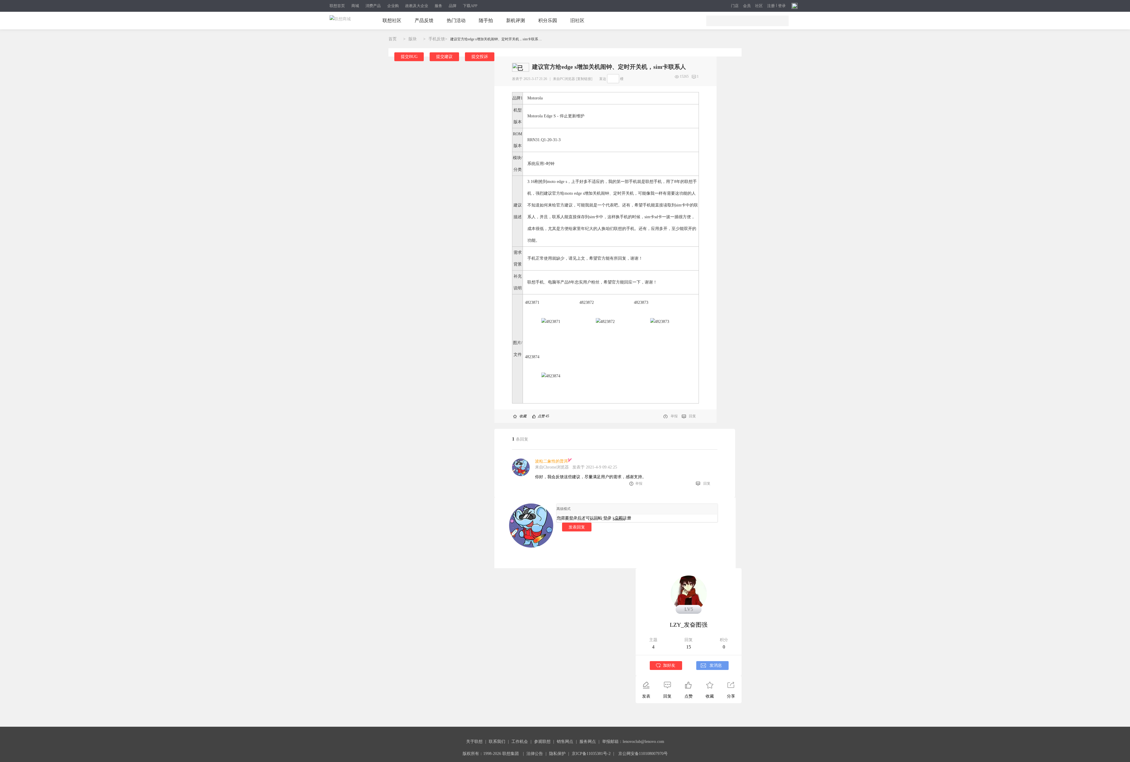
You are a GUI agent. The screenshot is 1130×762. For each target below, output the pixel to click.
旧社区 (577, 20)
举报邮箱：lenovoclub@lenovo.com (633, 741)
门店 (735, 6)
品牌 (452, 6)
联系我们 (497, 741)
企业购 (393, 6)
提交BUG (409, 56)
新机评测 (515, 20)
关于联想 (474, 741)
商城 (355, 6)
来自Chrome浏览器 (552, 467)
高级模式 (563, 509)
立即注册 (623, 518)
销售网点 (565, 741)
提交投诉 (479, 56)
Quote (593, 519)
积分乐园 (547, 20)
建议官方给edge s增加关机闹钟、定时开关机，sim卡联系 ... (496, 39)
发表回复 (577, 527)
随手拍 (486, 20)
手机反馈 (436, 39)
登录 (782, 6)
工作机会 (519, 741)
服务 (438, 6)
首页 (392, 39)
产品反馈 (424, 20)
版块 (412, 39)
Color (569, 519)
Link (581, 519)
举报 (674, 416)
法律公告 (534, 753)
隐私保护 (557, 753)
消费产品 (373, 6)
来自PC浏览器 (564, 79)
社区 (759, 6)
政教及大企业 (416, 6)
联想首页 (337, 6)
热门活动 (456, 20)
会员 (747, 6)
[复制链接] (584, 79)
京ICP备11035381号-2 (591, 753)
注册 (771, 6)
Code (605, 519)
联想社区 (392, 20)
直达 (602, 79)
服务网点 (587, 741)
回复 (692, 416)
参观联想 (542, 741)
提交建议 (444, 56)
